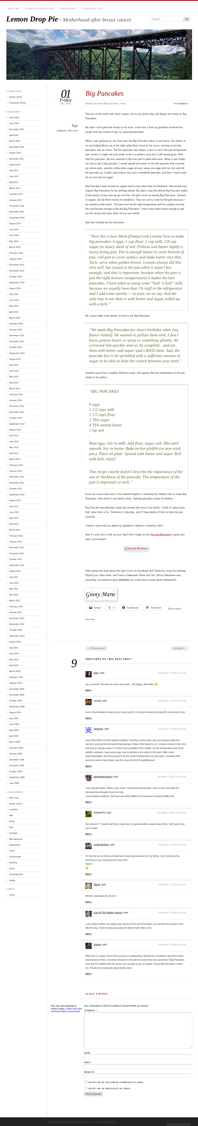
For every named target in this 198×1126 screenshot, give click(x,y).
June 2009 (14, 724)
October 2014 (15, 347)
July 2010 (13, 648)
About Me (13, 8)
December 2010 (16, 618)
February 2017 (16, 194)
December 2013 (16, 406)
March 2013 (14, 459)
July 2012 (13, 506)
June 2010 (14, 653)
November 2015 (16, 271)
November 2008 (16, 765)
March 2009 (14, 742)
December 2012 (16, 477)
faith (11, 815)
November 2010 (16, 624)
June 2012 (14, 512)
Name (87, 1053)
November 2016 (16, 211)
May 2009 (13, 730)
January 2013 (15, 471)
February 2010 (16, 677)
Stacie (97, 884)
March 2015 (14, 318)
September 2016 (17, 217)
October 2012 (15, 488)
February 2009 (16, 748)
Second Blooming (161, 534)
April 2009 (13, 736)
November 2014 (16, 341)
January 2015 (15, 329)
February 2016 (16, 253)
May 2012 (13, 518)
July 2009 (13, 718)
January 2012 (15, 541)
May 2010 (13, 659)
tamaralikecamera (103, 776)
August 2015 (15, 288)
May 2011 (13, 588)
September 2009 (17, 706)
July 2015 (13, 294)
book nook (14, 798)
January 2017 (15, 200)
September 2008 (17, 777)
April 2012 (13, 524)
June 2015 (14, 300)
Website (89, 1072)
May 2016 (13, 241)
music (12, 850)
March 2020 (14, 141)
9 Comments (181, 103)
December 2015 (16, 265)
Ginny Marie (103, 103)
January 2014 (15, 400)
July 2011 (13, 577)
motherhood (14, 845)
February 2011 (16, 606)
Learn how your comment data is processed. (66, 1010)
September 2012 (17, 494)
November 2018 (16, 147)
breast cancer (15, 803)
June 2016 (14, 235)
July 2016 (13, 229)
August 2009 (15, 712)
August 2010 (15, 642)
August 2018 (15, 153)
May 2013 (13, 447)
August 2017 (15, 164)
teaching (13, 862)
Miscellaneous (15, 839)
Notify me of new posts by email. (110, 1088)
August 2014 (15, 359)
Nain (96, 673)
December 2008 (16, 759)
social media (15, 856)
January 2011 (15, 612)
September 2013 (17, 424)
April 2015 (13, 312)
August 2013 (15, 430)
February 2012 (16, 536)
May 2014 (13, 376)
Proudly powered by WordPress (63, 1122)
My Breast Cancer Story (39, 8)
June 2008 (14, 783)
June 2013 (14, 441)
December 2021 (16, 129)
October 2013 (15, 418)
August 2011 (15, 571)
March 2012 (14, 530)
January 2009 (15, 753)
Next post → (179, 648)
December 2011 (16, 547)
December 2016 (16, 206)
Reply (88, 690)
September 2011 (16, 565)
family (116, 103)
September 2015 (17, 282)
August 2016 (15, 223)
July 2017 (13, 170)
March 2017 (14, 188)
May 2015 (13, 306)
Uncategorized (16, 874)
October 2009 (15, 700)
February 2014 (16, 394)
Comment (90, 1010)
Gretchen (98, 728)
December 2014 (16, 335)
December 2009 (16, 689)
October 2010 (15, 630)
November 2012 (16, 483)
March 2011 (14, 600)
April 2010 (13, 665)
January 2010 (15, 683)
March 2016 (14, 247)
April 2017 (13, 182)
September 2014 (17, 353)
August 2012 (15, 500)
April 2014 (13, 382)
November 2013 (16, 412)
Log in (12, 895)
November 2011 (16, 553)
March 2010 (14, 671)
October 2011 (15, 559)
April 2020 (13, 135)
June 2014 (14, 371)
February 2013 (16, 465)
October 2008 (15, 771)
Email (87, 1062)
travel (11, 868)
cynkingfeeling (101, 844)
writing (12, 880)
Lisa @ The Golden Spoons (108, 912)
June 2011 (14, 583)
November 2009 (16, 695)
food (122, 103)
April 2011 (13, 594)
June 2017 (14, 176)
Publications (67, 8)
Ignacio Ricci (109, 1122)
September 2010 (17, 636)
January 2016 (15, 259)
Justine (97, 944)
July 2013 (13, 435)
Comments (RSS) (17, 103)
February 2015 (16, 323)
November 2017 (16, 159)
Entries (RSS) (15, 97)
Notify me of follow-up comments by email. (117, 1082)
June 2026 (14, 117)
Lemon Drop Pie (32, 19)
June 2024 (14, 123)
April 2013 (13, 453)
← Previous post (96, 648)
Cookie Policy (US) (92, 8)
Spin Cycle (73, 130)
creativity (13, 809)
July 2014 (13, 365)
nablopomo (61, 130)
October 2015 (15, 276)
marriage (13, 833)
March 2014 (14, 388)
